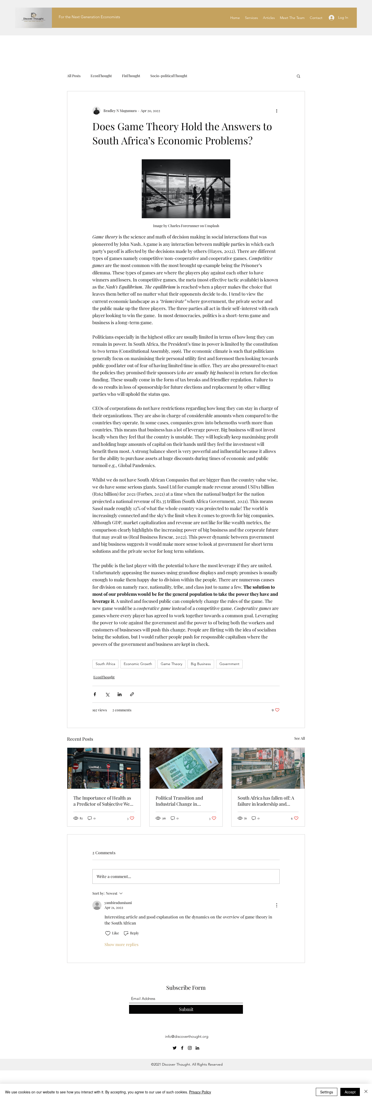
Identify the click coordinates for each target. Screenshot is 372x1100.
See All (299, 738)
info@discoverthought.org (186, 1036)
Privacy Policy (200, 1091)
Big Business (201, 664)
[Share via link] (132, 694)
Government (229, 664)
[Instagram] (189, 1047)
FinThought (131, 75)
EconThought (101, 75)
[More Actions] (277, 905)
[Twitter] (174, 1047)
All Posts (73, 75)
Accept (350, 1091)
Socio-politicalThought (168, 75)
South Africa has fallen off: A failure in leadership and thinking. (266, 801)
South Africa (105, 664)
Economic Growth (138, 664)
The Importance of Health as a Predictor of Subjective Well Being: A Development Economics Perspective (102, 801)
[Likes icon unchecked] (108, 933)
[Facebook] (182, 1047)
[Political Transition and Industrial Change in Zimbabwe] (186, 768)
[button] (298, 76)
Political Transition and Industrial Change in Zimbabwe (179, 801)
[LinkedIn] (197, 1047)
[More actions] (277, 110)
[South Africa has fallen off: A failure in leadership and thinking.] (268, 768)
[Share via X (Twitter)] (107, 694)
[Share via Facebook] (94, 694)
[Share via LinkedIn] (119, 694)
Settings (326, 1091)
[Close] (366, 1092)
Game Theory (171, 664)
